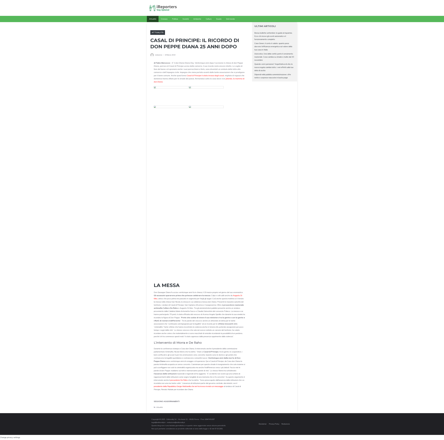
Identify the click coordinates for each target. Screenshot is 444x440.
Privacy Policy (274, 424)
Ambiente (197, 19)
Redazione (286, 424)
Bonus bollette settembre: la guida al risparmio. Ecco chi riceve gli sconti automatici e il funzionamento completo (273, 36)
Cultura (208, 19)
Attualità (152, 19)
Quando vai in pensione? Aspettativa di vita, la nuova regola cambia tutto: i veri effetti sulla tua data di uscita (273, 67)
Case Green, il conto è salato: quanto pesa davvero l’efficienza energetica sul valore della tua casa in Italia (273, 46)
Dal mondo (230, 19)
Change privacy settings (10, 437)
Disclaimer (263, 424)
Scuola (218, 19)
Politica (175, 19)
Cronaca (164, 19)
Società (186, 19)
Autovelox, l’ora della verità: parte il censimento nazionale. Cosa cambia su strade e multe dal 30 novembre (274, 57)
